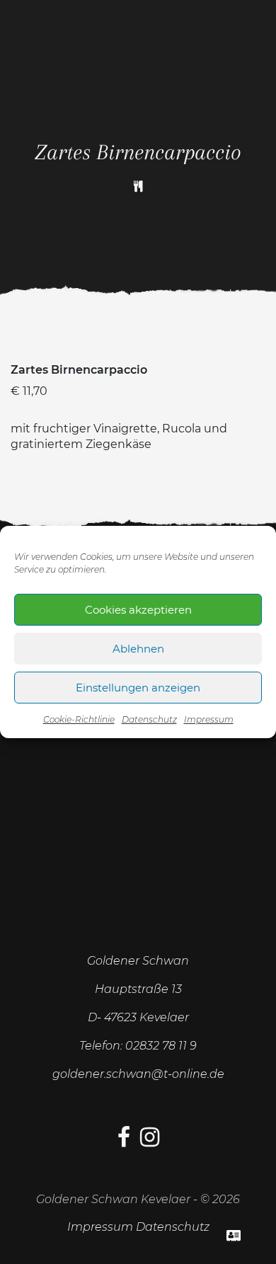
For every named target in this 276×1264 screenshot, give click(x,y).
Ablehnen (138, 648)
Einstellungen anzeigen (138, 687)
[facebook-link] (124, 1141)
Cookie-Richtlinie (79, 719)
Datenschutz (149, 719)
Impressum (209, 719)
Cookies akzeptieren (138, 609)
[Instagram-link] (150, 1141)
